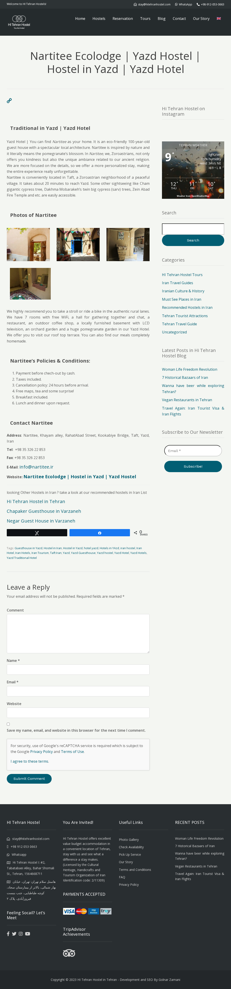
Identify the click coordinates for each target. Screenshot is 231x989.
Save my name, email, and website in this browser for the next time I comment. (76, 730)
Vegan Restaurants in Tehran (187, 399)
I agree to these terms (29, 761)
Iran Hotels (22, 553)
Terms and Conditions (135, 869)
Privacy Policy (41, 751)
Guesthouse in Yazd (28, 548)
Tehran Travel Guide (179, 323)
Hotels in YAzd (109, 548)
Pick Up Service (130, 854)
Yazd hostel (105, 553)
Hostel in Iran (53, 548)
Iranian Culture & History (183, 290)
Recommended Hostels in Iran (187, 307)
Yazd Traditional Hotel (22, 558)
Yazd (66, 553)
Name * (13, 660)
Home (80, 18)
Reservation (123, 18)
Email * (12, 682)
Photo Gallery (129, 839)
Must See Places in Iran (181, 299)
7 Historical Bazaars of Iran (185, 377)
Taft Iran (56, 553)
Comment (15, 610)
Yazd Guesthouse (83, 553)
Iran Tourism (40, 553)
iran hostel (127, 548)
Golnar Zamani (169, 979)
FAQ (122, 877)
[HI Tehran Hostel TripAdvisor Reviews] (69, 955)
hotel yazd (91, 548)
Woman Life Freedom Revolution (189, 369)
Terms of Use (72, 751)
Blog (162, 18)
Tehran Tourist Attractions (185, 315)
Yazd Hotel (121, 553)
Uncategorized (174, 332)
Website (14, 703)
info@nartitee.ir (36, 467)
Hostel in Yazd (73, 548)
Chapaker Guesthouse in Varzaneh (44, 511)
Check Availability (131, 847)
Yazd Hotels (138, 553)
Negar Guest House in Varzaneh (41, 521)
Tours (145, 18)
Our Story (201, 18)
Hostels (98, 18)
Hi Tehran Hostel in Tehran (36, 501)
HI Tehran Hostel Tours (182, 274)
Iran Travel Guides (177, 282)
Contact (179, 18)
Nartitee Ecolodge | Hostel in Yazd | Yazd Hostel (79, 476)
